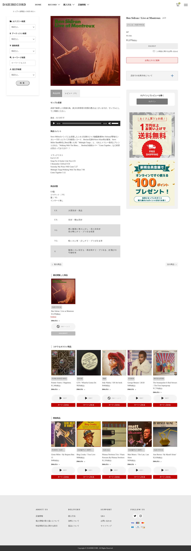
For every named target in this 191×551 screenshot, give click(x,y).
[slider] (115, 123)
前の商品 (57, 264)
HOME (38, 5)
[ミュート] (109, 123)
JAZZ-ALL (30, 11)
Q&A (103, 516)
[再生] (54, 123)
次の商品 (170, 264)
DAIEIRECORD (14, 4)
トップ (15, 11)
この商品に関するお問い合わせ (167, 51)
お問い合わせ (106, 521)
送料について (73, 521)
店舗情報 (39, 516)
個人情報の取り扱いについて (47, 521)
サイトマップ (106, 526)
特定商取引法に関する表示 (47, 526)
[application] (85, 123)
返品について (73, 526)
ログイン (152, 101)
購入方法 (71, 516)
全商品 (22, 11)
